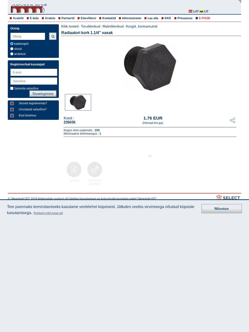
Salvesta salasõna (26, 88)
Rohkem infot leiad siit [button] (48, 213)
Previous (62, 102)
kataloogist (21, 43)
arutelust (20, 54)
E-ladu (34, 18)
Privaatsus (185, 18)
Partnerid (68, 18)
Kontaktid (109, 18)
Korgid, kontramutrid (141, 26)
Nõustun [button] (221, 208)
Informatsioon (131, 18)
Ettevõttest (88, 18)
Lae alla (153, 18)
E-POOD (204, 18)
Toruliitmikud (90, 26)
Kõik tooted (70, 26)
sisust (18, 49)
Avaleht (18, 18)
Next (237, 102)
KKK (168, 18)
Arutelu (50, 18)
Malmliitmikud (113, 26)
